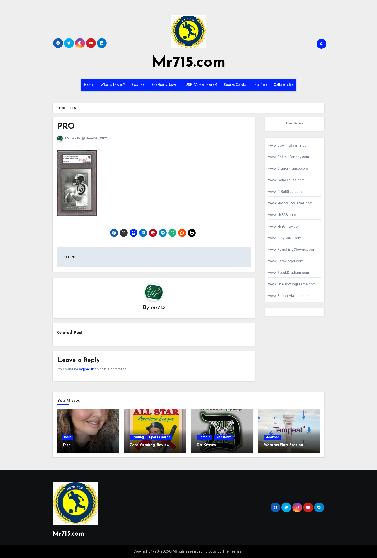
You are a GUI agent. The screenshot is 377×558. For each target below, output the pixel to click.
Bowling (138, 85)
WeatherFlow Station (283, 445)
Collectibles (283, 85)
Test (66, 445)
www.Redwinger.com (285, 261)
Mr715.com (189, 63)
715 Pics (260, 85)
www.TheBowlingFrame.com (292, 284)
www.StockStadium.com (288, 273)
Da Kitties (206, 445)
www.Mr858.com (282, 215)
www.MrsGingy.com (284, 226)
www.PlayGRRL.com (285, 238)
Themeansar (232, 551)
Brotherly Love (164, 85)
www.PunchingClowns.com (291, 249)
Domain (204, 437)
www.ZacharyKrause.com (289, 296)
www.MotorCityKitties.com (290, 203)
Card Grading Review (149, 445)
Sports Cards (235, 85)
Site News (223, 437)
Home (89, 85)
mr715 (75, 138)
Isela (68, 437)
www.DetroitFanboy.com (288, 157)
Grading (137, 437)
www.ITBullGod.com (285, 192)
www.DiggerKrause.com (288, 168)
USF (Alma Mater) (201, 85)
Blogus (211, 551)
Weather (272, 437)
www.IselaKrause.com (286, 180)
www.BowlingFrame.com (289, 145)
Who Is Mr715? (112, 85)
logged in (86, 369)
